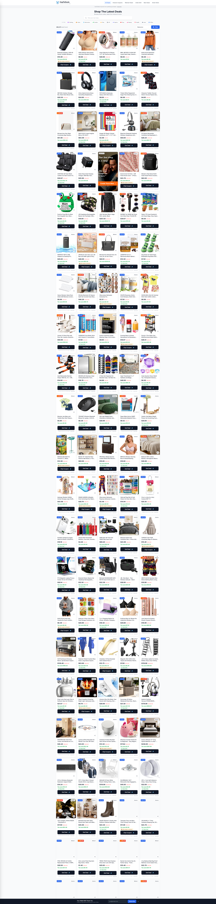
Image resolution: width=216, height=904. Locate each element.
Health (137, 22)
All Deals (107, 2)
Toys (123, 22)
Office (151, 22)
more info (119, 6)
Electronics (87, 22)
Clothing (71, 22)
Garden (96, 22)
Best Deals (147, 2)
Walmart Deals (129, 2)
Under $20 (138, 2)
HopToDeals (64, 2)
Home (78, 22)
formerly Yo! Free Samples (64, 3)
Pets (103, 22)
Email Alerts (155, 2)
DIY (109, 22)
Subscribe (132, 901)
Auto (145, 22)
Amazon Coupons (118, 2)
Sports (116, 22)
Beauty (130, 22)
